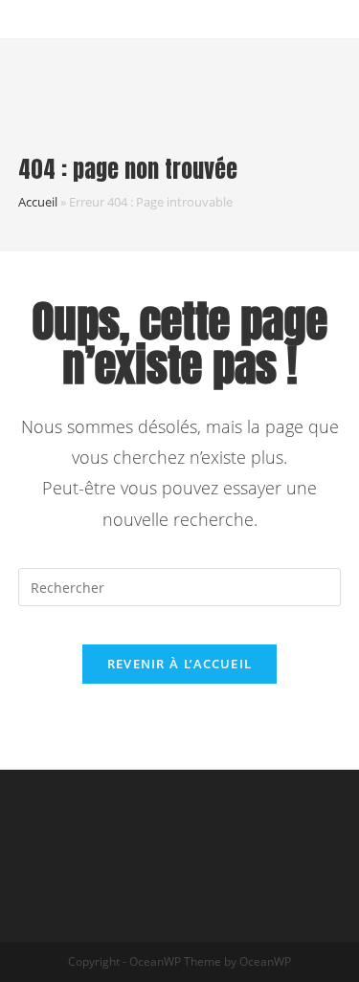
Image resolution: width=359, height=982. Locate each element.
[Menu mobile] (351, 72)
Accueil (37, 201)
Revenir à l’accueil (180, 663)
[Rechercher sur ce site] (180, 586)
